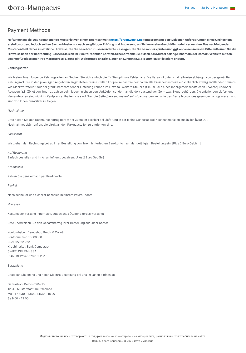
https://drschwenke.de (126, 39)
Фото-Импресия (34, 8)
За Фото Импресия (214, 7)
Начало (190, 7)
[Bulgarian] (234, 7)
